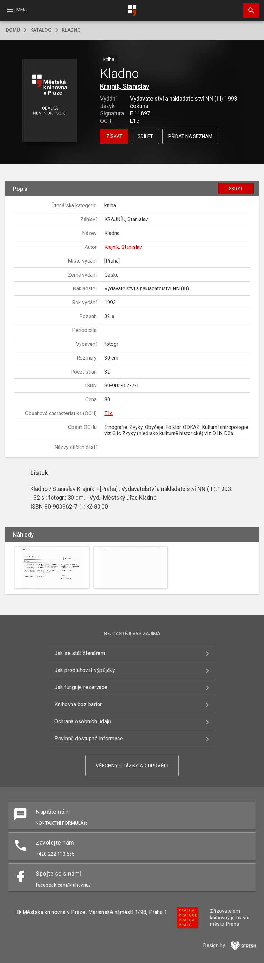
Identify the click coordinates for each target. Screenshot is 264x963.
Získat (114, 136)
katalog (41, 30)
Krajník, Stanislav (124, 86)
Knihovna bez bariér (78, 704)
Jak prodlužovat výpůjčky (84, 670)
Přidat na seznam (190, 136)
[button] (49, 101)
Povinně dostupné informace (88, 738)
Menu (17, 10)
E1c (108, 413)
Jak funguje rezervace (81, 687)
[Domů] (132, 10)
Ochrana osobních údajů (82, 721)
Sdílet (145, 136)
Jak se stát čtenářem (79, 653)
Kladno (71, 30)
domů (13, 30)
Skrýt (236, 188)
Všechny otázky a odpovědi (132, 766)
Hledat (249, 10)
